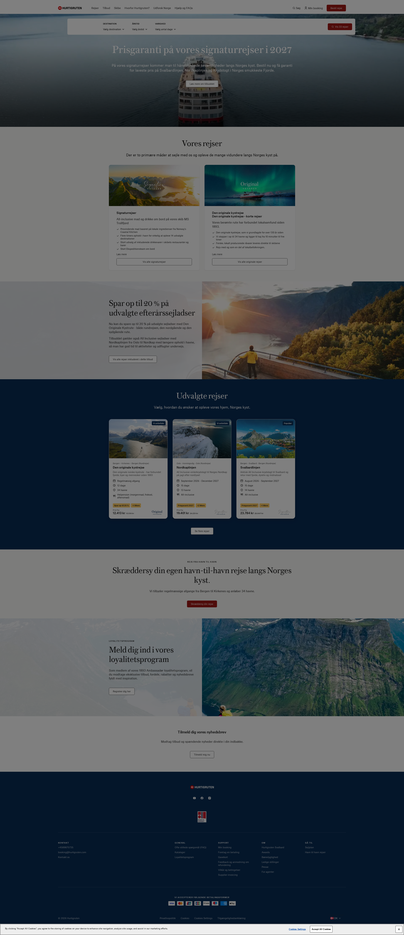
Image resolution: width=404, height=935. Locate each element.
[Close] (398, 929)
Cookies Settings (297, 929)
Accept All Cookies (321, 929)
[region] (202, 929)
